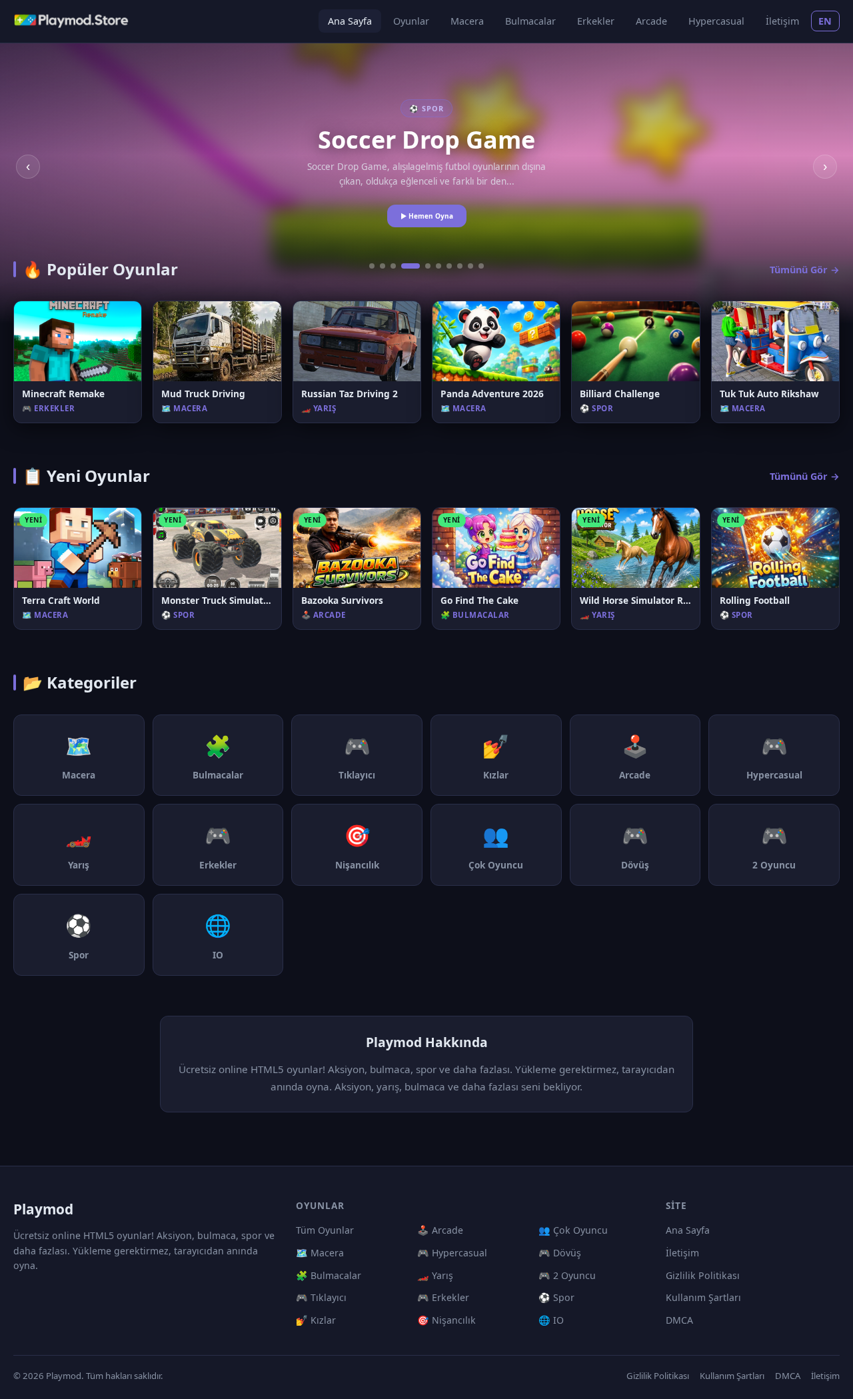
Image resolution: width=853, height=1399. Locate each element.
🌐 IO (551, 1320)
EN (825, 21)
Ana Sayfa (350, 21)
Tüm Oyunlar (325, 1230)
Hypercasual (716, 21)
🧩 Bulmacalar (328, 1275)
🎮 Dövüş (559, 1252)
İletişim (782, 21)
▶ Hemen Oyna (427, 216)
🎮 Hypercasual (452, 1252)
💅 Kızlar (316, 1320)
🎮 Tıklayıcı (321, 1297)
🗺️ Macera (320, 1252)
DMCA (679, 1320)
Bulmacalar (530, 21)
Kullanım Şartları (703, 1297)
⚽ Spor (556, 1297)
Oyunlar (411, 21)
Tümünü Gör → (805, 269)
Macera (467, 21)
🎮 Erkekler (443, 1297)
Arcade (651, 21)
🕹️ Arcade (440, 1230)
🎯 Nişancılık (446, 1320)
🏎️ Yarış (435, 1275)
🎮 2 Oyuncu (567, 1275)
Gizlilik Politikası (703, 1275)
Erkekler (595, 21)
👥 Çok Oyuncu (573, 1230)
